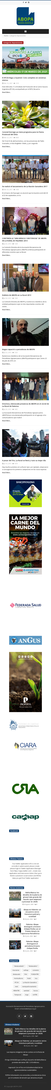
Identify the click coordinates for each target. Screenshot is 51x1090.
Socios (35, 991)
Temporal (17, 995)
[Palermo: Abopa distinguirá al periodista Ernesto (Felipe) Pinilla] (15, 945)
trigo (26, 995)
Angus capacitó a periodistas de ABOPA (18, 349)
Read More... (6, 92)
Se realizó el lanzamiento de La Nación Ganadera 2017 (24, 186)
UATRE (35, 995)
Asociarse (16, 970)
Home (6, 36)
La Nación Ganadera (30, 982)
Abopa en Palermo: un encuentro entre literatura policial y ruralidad (32, 913)
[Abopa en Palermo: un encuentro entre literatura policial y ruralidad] (15, 913)
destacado (16, 974)
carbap (25, 970)
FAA (25, 974)
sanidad (26, 991)
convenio (36, 970)
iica (36, 978)
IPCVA (17, 982)
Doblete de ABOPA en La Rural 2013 (16, 295)
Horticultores (18, 978)
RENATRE (16, 991)
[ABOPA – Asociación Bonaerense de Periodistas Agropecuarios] (25, 16)
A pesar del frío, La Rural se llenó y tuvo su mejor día (24, 460)
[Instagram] (28, 2)
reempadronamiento (29, 987)
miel (16, 987)
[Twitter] (26, 2)
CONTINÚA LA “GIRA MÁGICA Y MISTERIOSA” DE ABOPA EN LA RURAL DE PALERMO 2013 (24, 239)
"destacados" (32, 966)
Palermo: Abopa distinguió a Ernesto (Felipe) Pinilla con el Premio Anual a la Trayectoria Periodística (30, 929)
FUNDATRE (35, 974)
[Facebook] (23, 2)
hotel (29, 978)
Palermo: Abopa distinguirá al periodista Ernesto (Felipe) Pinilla (32, 944)
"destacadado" (19, 966)
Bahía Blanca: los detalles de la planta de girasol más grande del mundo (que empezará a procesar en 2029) (32, 897)
